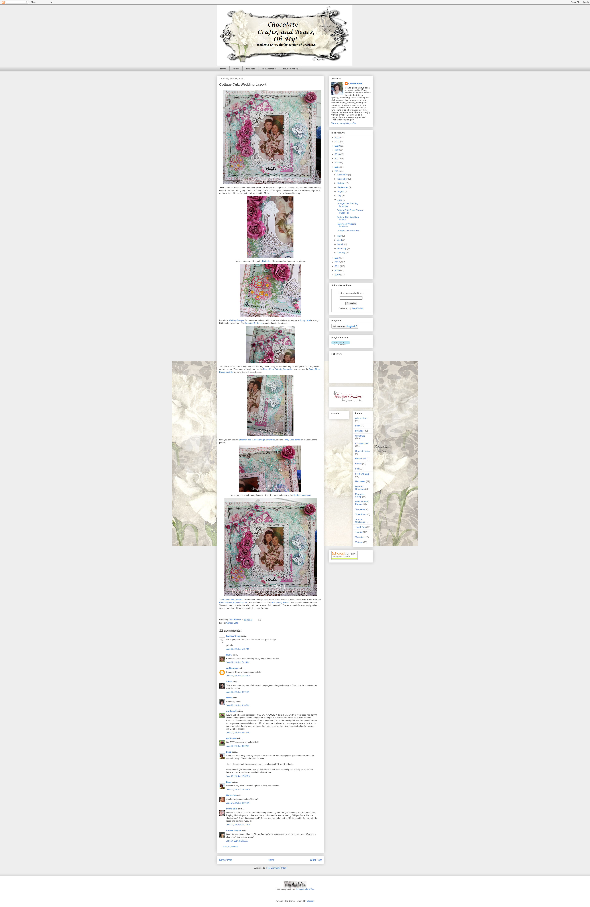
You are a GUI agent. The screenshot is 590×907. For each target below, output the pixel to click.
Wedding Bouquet (236, 320)
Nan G (229, 655)
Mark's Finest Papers (361, 502)
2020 (337, 146)
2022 (337, 137)
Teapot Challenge (360, 520)
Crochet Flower (362, 451)
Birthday (359, 431)
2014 (337, 171)
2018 (337, 154)
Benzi (229, 752)
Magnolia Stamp (359, 495)
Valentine (359, 537)
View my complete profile (343, 123)
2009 (337, 274)
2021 (337, 141)
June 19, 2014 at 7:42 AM (237, 662)
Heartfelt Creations (360, 487)
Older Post (316, 860)
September (343, 187)
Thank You (360, 527)
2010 (337, 270)
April (339, 240)
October (341, 183)
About (236, 68)
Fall (357, 468)
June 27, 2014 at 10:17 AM (238, 825)
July (339, 195)
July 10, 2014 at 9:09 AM (237, 841)
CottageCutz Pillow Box (348, 230)
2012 (337, 262)
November (342, 179)
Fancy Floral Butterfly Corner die (277, 369)
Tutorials (250, 68)
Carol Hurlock (355, 83)
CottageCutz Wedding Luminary (347, 204)
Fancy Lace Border (291, 440)
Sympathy (360, 509)
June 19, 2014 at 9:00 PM (237, 692)
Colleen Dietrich (233, 830)
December (342, 174)
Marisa (229, 698)
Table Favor (361, 514)
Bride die (266, 261)
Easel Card (360, 458)
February (342, 248)
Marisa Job (231, 795)
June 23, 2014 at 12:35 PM (238, 789)
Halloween (360, 481)
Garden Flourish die (302, 495)
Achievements (269, 68)
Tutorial (358, 532)
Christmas (360, 436)
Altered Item (361, 418)
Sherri (229, 681)
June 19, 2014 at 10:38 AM (238, 676)
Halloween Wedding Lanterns (346, 225)
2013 (337, 258)
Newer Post (225, 860)
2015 (337, 167)
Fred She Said (362, 474)
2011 (337, 266)
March (340, 244)
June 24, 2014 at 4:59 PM (237, 803)
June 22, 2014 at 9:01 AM (237, 733)
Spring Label (305, 320)
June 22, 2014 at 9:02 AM (237, 746)
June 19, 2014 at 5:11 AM (237, 649)
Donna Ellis (231, 809)
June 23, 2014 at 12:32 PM (238, 776)
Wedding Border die (254, 323)
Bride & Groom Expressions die (233, 602)
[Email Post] (259, 619)
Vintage (359, 542)
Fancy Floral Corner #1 (233, 600)
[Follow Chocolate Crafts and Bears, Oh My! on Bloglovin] (344, 328)
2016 (337, 162)
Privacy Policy (290, 68)
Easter (358, 463)
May (339, 236)
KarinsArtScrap (233, 636)
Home (223, 68)
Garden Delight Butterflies (263, 440)
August (341, 191)
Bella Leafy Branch (280, 602)
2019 (337, 150)
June (340, 200)
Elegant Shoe (245, 440)
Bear (357, 425)
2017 (337, 158)
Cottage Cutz (232, 623)
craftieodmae (232, 668)
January (341, 252)
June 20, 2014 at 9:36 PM (237, 705)
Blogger (310, 901)
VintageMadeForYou (304, 889)
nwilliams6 (231, 711)
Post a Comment (230, 847)
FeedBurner (357, 308)
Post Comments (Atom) (276, 868)
